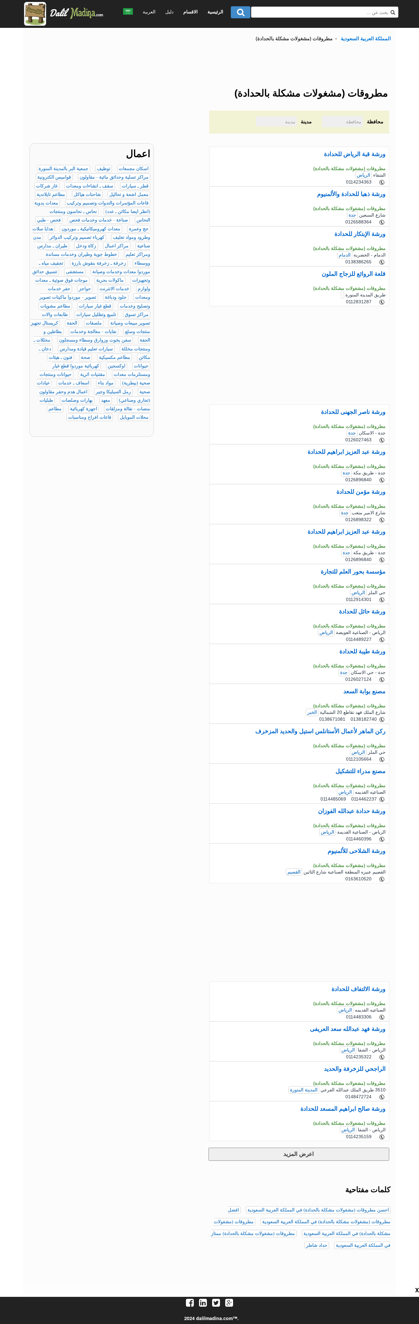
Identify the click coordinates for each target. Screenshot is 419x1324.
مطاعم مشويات (55, 306)
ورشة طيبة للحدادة (362, 651)
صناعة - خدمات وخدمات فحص (98, 220)
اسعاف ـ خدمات (73, 382)
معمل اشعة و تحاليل (129, 194)
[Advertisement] (88, 97)
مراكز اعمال (117, 245)
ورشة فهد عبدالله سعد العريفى (348, 1029)
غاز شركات (47, 186)
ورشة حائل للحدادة (362, 611)
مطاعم (55, 408)
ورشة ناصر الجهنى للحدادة (353, 412)
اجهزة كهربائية (83, 408)
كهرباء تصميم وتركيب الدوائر (77, 237)
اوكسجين (116, 365)
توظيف (103, 168)
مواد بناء (106, 382)
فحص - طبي (49, 220)
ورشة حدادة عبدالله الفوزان (352, 811)
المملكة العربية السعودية (366, 38)
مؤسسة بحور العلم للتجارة (353, 571)
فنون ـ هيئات (60, 357)
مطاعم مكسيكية (114, 357)
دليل (169, 11)
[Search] (240, 12)
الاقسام (190, 11)
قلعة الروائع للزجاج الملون (354, 274)
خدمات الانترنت (114, 288)
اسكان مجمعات (134, 168)
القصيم (294, 872)
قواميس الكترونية (54, 177)
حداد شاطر (316, 1245)
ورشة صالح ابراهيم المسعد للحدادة (343, 1108)
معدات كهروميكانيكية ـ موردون (91, 228)
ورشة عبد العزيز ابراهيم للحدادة (347, 452)
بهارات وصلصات (77, 400)
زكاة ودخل (86, 245)
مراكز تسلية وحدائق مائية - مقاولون (114, 177)
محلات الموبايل (134, 417)
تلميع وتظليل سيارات (96, 314)
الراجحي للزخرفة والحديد (355, 1069)
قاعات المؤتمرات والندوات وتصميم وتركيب (108, 203)
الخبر (312, 712)
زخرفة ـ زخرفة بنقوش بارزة (99, 263)
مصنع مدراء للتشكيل (361, 771)
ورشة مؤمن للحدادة (361, 491)
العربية (149, 11)
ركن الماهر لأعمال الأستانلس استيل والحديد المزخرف (320, 731)
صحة (85, 357)
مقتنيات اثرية (92, 374)
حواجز (85, 288)
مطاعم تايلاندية (51, 194)
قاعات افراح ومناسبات (89, 417)
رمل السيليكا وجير (113, 391)
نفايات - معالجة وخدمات (93, 331)
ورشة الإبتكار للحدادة (360, 234)
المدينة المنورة (304, 1089)
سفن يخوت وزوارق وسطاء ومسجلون (95, 340)
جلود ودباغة (116, 297)
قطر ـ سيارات (135, 186)
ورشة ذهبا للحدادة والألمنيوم (351, 194)
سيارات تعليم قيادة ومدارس (86, 348)
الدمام (345, 255)
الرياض (363, 175)
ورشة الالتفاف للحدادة (359, 989)
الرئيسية (215, 11)
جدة (352, 215)
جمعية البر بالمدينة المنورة (63, 168)
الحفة (72, 323)
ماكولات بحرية (110, 280)
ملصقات (94, 323)
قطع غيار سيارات (95, 306)
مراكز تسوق (137, 314)
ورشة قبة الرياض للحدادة (355, 154)
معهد (105, 400)
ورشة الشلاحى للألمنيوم (357, 851)
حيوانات (141, 365)
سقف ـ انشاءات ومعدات (89, 186)
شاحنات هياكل (87, 194)
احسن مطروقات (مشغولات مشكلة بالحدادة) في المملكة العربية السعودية (318, 1210)
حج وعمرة (139, 228)
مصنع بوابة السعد (364, 691)
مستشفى (75, 271)
